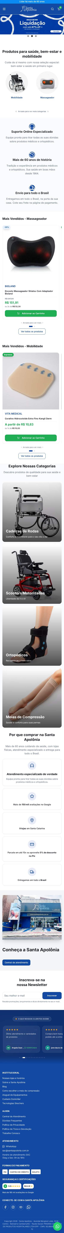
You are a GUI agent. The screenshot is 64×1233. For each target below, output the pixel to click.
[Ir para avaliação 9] (34, 1057)
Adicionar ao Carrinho (33, 313)
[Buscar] (52, 9)
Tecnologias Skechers (13, 1103)
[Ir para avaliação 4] (26, 1057)
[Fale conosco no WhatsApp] (57, 1226)
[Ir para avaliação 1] (19, 1057)
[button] (28, 36)
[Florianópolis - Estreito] (33, 940)
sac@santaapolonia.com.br (15, 1150)
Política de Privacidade (13, 1124)
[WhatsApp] (29, 1207)
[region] (31, 1039)
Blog (4, 1086)
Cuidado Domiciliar (11, 1099)
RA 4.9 (27, 1186)
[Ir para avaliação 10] (36, 1057)
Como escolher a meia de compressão (20, 1090)
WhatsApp (11, 1146)
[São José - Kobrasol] (42, 940)
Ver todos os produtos (32, 331)
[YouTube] (21, 1207)
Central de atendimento (16, 962)
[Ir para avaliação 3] (23, 1057)
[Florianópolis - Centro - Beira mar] (27, 940)
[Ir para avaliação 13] (41, 1057)
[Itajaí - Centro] (38, 940)
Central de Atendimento (14, 1116)
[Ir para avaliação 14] (42, 1057)
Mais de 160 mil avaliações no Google (18, 1192)
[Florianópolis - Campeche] (23, 940)
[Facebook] (5, 1207)
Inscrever (52, 995)
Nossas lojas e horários (13, 1078)
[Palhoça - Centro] (40, 940)
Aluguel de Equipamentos (14, 1095)
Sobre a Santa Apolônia (13, 1082)
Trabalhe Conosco (11, 1133)
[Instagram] (13, 1207)
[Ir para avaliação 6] (29, 1057)
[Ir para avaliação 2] (21, 1057)
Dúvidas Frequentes (12, 1120)
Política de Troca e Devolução (16, 1129)
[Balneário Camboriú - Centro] (21, 940)
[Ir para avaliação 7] (31, 1057)
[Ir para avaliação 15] (44, 1057)
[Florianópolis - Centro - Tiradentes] (30, 940)
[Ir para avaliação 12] (39, 1057)
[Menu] (4, 9)
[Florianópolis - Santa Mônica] (35, 940)
